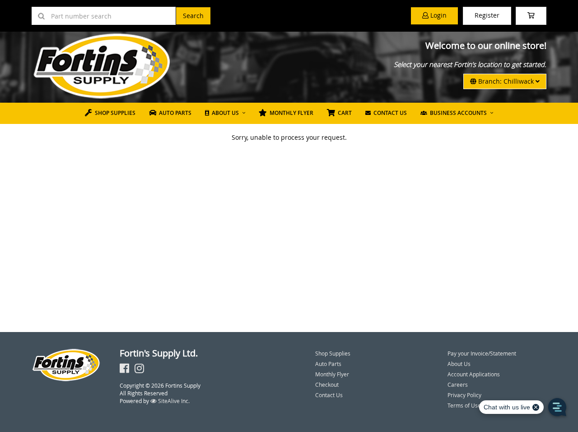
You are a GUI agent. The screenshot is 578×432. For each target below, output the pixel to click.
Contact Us (389, 113)
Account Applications (473, 374)
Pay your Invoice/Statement (481, 353)
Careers (457, 384)
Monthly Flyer (290, 113)
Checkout (327, 384)
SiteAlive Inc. (173, 400)
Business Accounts (457, 113)
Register (487, 15)
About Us (224, 113)
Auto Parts (173, 113)
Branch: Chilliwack (506, 81)
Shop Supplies (113, 113)
